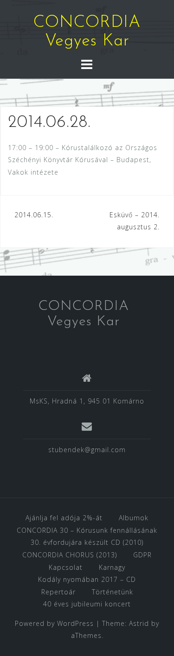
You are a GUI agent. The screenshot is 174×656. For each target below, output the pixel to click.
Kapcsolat (66, 567)
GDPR (142, 554)
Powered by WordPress (54, 623)
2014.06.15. (33, 214)
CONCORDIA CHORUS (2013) (69, 554)
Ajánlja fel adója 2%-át (64, 517)
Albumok (133, 517)
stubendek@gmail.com (87, 449)
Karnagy (112, 567)
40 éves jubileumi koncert (87, 603)
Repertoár (58, 591)
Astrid (139, 623)
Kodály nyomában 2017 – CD (87, 579)
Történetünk (112, 591)
